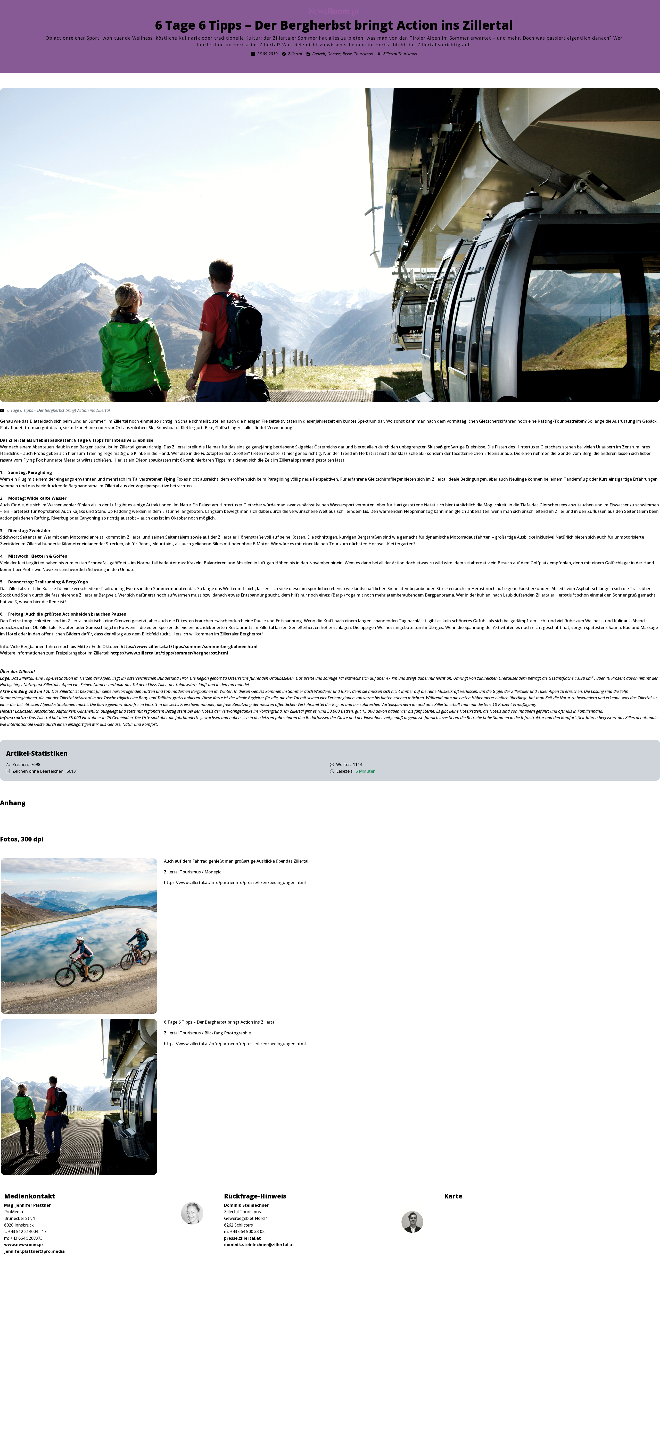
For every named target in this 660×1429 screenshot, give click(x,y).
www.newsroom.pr (23, 1244)
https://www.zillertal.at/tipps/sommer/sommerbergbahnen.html (189, 646)
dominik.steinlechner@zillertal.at (259, 1244)
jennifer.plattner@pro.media (34, 1251)
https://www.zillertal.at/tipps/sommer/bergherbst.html (169, 653)
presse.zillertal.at (242, 1238)
